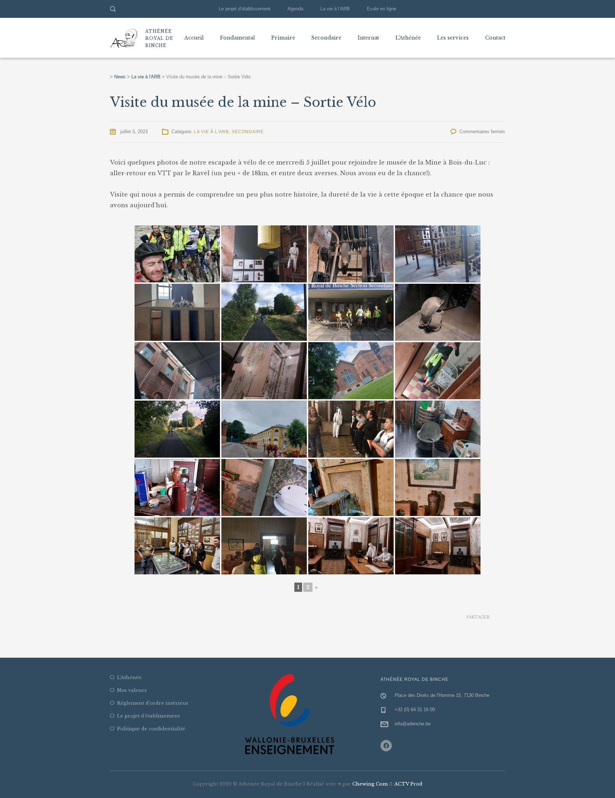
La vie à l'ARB (211, 131)
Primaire (283, 38)
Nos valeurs (132, 690)
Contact (495, 38)
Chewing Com (370, 784)
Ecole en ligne (381, 8)
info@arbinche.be (413, 723)
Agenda (295, 8)
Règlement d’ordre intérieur (153, 703)
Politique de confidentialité (151, 729)
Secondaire (326, 38)
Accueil (194, 38)
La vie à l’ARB (335, 8)
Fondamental (237, 38)
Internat (368, 38)
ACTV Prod (408, 784)
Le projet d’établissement (244, 8)
